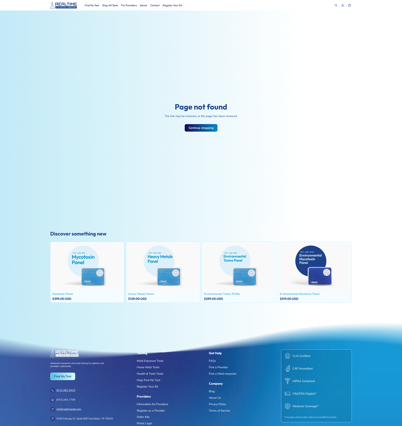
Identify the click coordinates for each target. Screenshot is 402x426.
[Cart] (349, 5)
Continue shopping (201, 128)
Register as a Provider (151, 410)
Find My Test (62, 376)
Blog (212, 391)
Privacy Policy (217, 404)
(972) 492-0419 (65, 390)
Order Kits (143, 417)
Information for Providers (152, 404)
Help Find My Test (148, 380)
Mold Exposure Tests (150, 361)
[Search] (336, 5)
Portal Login (144, 423)
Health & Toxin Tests (150, 374)
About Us (215, 398)
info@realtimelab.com (68, 409)
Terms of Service (219, 410)
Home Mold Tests (148, 367)
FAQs (212, 361)
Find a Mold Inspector (222, 374)
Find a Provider (218, 367)
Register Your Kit (147, 386)
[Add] (117, 285)
